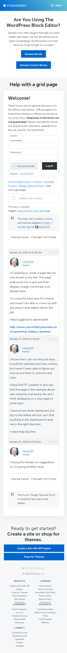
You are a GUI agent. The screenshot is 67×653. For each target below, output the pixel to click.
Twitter (19, 642)
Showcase (19, 602)
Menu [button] (58, 5)
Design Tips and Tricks (31, 185)
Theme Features (19, 596)
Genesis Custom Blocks (33, 65)
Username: (16, 140)
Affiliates (45, 622)
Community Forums (19, 181)
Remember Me (26, 166)
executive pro (25, 210)
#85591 (53, 252)
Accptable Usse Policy (45, 592)
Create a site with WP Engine (34, 548)
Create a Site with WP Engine (20, 587)
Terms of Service (45, 589)
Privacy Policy (45, 596)
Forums (37, 181)
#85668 (53, 338)
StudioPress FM (19, 636)
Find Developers (19, 609)
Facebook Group (19, 616)
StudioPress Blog (45, 609)
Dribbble (20, 646)
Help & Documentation (45, 612)
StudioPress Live (19, 632)
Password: (16, 152)
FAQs (45, 616)
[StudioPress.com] (15, 5)
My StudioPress (16, 117)
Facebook (19, 639)
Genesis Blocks (33, 54)
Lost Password (26, 173)
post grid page (42, 210)
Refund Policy (45, 599)
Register (14, 173)
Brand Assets (45, 586)
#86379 (53, 441)
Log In (49, 166)
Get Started (19, 599)
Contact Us (45, 602)
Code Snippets (45, 619)
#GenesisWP (20, 619)
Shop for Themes (34, 556)
